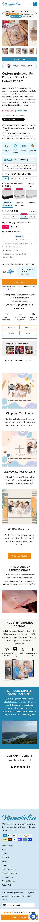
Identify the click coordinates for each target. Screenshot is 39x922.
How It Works (7, 846)
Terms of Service (8, 881)
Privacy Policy (7, 877)
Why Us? (11, 333)
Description (10, 327)
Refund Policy (7, 885)
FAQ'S (28, 333)
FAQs (4, 849)
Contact (5, 865)
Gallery (5, 853)
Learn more (27, 168)
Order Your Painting (19, 556)
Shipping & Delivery (9, 873)
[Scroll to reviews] (19, 85)
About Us (5, 857)
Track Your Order (8, 869)
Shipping (5, 115)
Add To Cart (19, 917)
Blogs (4, 861)
